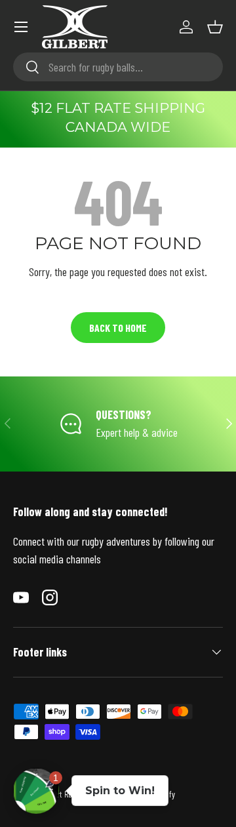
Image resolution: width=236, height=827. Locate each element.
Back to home (118, 327)
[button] (215, 26)
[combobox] (118, 66)
